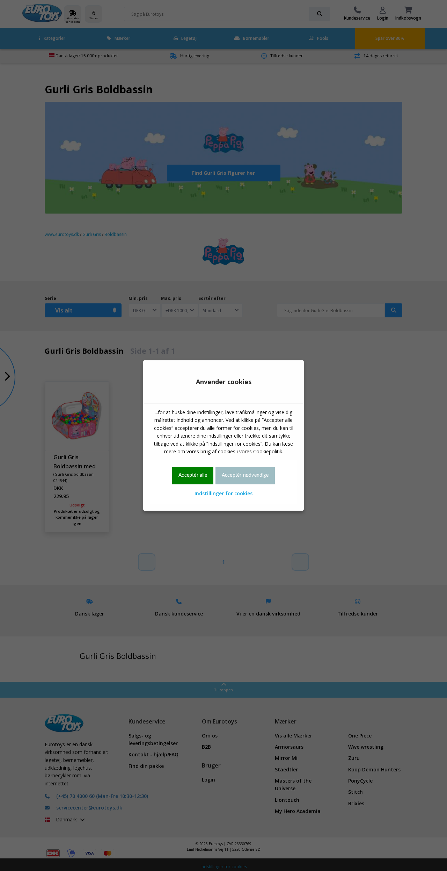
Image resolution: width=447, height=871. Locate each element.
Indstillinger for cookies (223, 493)
